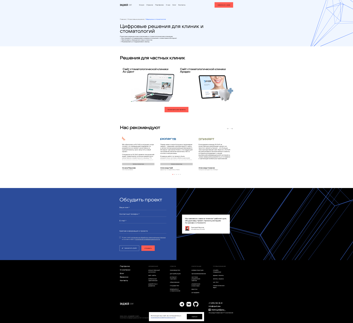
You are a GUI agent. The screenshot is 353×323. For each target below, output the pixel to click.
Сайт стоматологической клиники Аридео (203, 70)
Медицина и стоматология (175, 290)
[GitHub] (195, 304)
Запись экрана (218, 279)
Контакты (181, 5)
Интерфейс (195, 292)
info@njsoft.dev (215, 306)
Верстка (194, 289)
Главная (123, 19)
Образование (174, 282)
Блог (174, 5)
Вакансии (124, 277)
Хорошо (194, 316)
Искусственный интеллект (153, 271)
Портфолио (159, 5)
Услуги (141, 5)
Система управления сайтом (195, 278)
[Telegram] (182, 304)
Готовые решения (219, 266)
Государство (174, 285)
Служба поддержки (217, 271)
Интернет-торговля (173, 278)
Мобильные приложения (152, 279)
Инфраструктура (197, 270)
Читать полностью (138, 164)
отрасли (173, 266)
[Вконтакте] (189, 304)
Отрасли (149, 5)
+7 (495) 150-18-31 (215, 303)
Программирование (197, 273)
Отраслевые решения (136, 19)
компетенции (196, 266)
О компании (125, 270)
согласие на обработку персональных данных (148, 237)
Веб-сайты (152, 275)
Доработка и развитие (152, 285)
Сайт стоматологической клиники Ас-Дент (145, 70)
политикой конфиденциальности (163, 317)
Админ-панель (218, 275)
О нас (168, 5)
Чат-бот (216, 282)
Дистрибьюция (175, 273)
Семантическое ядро (218, 286)
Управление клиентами (195, 285)
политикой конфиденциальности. (147, 239)
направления (153, 266)
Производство (175, 270)
